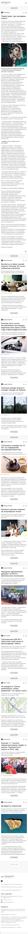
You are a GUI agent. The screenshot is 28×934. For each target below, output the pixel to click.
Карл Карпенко (6, 12)
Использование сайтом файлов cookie (10, 890)
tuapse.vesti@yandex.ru (8, 902)
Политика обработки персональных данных (12, 887)
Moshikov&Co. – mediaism (15, 927)
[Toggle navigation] (25, 2)
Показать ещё (14, 864)
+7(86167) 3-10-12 (7, 899)
